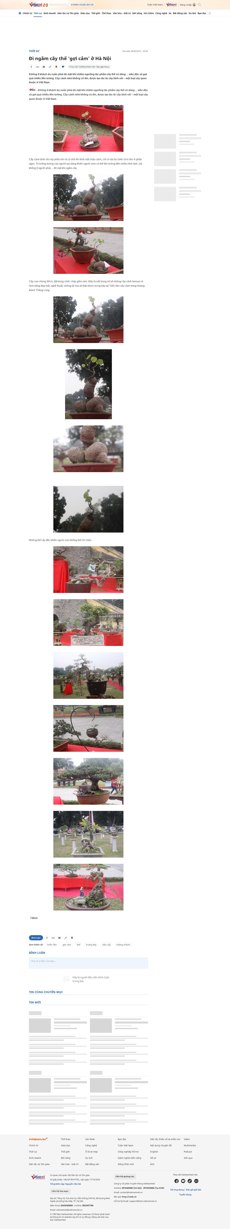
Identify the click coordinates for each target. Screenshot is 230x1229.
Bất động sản (180, 13)
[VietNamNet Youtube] (183, 1182)
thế (78, 944)
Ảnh (152, 1164)
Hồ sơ (153, 1157)
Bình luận (36, 937)
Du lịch (192, 13)
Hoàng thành (123, 944)
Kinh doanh (49, 13)
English (154, 1151)
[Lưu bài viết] (56, 66)
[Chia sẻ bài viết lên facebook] (31, 66)
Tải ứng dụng (177, 1189)
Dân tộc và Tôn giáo (68, 13)
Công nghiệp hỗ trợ (128, 1151)
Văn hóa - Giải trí (122, 13)
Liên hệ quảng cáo (124, 1176)
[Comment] (63, 66)
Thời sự (38, 13)
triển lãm (52, 944)
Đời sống (137, 13)
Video (187, 1139)
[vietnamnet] (38, 6)
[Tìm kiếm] (199, 4)
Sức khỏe (149, 13)
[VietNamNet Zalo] (196, 1182)
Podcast (188, 1151)
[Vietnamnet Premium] (38, 1140)
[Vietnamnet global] (171, 5)
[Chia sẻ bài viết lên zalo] (37, 66)
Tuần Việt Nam (155, 4)
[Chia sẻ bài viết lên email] (43, 66)
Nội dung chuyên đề (161, 1145)
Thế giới (95, 13)
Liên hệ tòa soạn (60, 1191)
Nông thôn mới (126, 1164)
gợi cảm (67, 944)
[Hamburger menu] (210, 13)
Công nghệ (161, 13)
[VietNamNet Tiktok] (190, 1182)
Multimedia (190, 1145)
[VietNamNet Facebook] (176, 1182)
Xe (170, 13)
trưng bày (91, 944)
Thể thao (106, 13)
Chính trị (27, 13)
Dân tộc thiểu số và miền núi (165, 1139)
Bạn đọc (202, 13)
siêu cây (106, 944)
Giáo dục (85, 13)
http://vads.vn (129, 1196)
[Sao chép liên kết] (50, 66)
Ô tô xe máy (91, 1151)
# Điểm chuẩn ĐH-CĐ (82, 4)
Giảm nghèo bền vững (129, 1157)
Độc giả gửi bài (193, 1189)
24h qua (188, 1157)
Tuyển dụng (185, 1194)
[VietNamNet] (20, 13)
